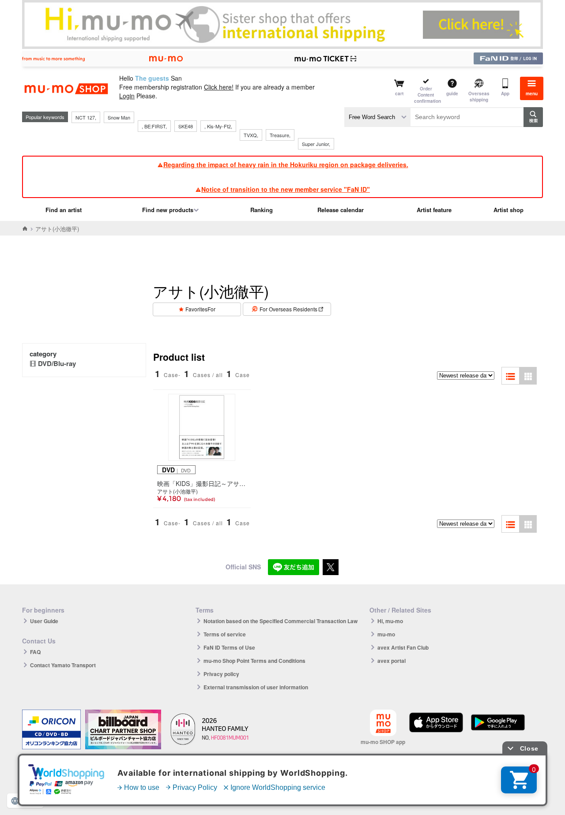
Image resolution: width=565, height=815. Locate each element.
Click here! (219, 86)
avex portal (391, 661)
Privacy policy (221, 674)
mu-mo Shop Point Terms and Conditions (254, 661)
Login (127, 95)
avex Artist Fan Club (403, 647)
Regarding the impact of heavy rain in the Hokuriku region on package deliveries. (285, 164)
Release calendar (340, 210)
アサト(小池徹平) (177, 491)
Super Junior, (316, 143)
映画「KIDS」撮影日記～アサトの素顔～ (202, 483)
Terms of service (224, 634)
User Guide (44, 621)
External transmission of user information (255, 687)
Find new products (167, 210)
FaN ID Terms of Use (229, 647)
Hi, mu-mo (390, 621)
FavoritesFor (200, 309)
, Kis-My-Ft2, (218, 126)
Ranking (261, 210)
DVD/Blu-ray (57, 363)
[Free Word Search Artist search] (377, 117)
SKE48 (185, 126)
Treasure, (280, 134)
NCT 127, (85, 117)
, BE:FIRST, (154, 126)
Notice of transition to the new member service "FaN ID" (285, 189)
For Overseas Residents (288, 309)
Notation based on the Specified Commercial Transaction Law (280, 621)
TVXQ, (251, 134)
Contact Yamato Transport (63, 665)
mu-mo (386, 634)
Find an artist (63, 210)
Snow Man (119, 117)
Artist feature (434, 210)
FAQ (35, 652)
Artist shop (508, 210)
